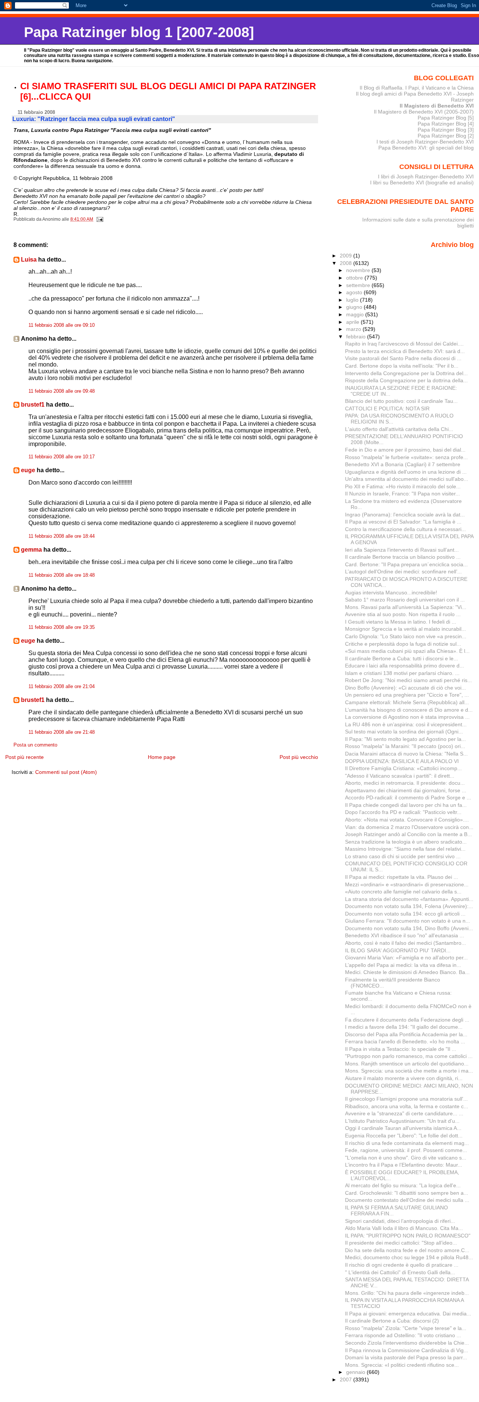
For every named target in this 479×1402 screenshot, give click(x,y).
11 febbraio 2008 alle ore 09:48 (61, 391)
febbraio (356, 337)
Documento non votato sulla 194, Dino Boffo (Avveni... (409, 928)
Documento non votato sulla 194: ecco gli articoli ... (405, 914)
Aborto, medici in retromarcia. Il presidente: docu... (405, 783)
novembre (359, 270)
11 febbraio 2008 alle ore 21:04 (61, 686)
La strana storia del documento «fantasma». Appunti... (409, 899)
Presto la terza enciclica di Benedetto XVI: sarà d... (405, 351)
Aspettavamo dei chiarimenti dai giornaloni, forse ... (405, 790)
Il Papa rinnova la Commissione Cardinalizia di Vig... (406, 1350)
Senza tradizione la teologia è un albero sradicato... (406, 842)
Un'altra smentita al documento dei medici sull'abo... (406, 479)
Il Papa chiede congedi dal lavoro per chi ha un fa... (406, 805)
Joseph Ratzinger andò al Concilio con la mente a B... (408, 834)
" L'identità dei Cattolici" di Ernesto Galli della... (400, 1272)
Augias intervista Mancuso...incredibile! (391, 593)
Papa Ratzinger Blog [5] (446, 118)
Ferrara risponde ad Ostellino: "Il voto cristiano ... (403, 1335)
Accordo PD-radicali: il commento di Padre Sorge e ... (408, 798)
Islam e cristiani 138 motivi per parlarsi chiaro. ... (402, 673)
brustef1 (33, 404)
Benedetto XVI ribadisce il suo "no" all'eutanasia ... (404, 935)
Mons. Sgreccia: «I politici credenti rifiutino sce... (402, 1365)
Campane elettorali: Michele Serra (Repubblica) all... (407, 702)
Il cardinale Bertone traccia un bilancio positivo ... (403, 557)
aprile (353, 322)
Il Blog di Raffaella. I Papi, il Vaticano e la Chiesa (417, 88)
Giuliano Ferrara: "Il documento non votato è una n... (407, 921)
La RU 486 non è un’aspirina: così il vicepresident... (406, 724)
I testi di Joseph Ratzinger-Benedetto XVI (425, 142)
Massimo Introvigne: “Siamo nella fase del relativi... (405, 849)
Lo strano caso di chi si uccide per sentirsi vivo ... (403, 856)
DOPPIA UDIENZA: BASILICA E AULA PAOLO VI (402, 761)
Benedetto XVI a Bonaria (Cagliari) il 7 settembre (402, 464)
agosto (355, 292)
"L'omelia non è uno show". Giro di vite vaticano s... (405, 1158)
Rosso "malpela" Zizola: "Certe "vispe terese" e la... (405, 1328)
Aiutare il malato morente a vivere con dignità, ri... (404, 1078)
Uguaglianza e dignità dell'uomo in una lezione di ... (406, 472)
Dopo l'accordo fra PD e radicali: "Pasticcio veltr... (403, 812)
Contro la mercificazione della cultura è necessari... (405, 529)
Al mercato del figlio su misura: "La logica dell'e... (403, 1185)
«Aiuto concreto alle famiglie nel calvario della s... (403, 892)
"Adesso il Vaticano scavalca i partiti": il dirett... (399, 776)
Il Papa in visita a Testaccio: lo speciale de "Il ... (400, 1049)
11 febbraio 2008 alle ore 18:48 (61, 575)
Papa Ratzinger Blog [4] (446, 124)
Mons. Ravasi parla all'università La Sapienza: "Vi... (405, 607)
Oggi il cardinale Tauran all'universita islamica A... (403, 1128)
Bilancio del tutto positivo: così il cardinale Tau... (401, 401)
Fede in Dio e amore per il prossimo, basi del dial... (405, 450)
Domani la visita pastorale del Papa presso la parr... (406, 1357)
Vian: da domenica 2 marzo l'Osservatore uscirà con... (409, 827)
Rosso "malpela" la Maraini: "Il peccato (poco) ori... (405, 746)
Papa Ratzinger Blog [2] (446, 136)
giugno (355, 307)
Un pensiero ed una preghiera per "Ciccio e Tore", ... (407, 695)
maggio (355, 314)
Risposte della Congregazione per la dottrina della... (406, 380)
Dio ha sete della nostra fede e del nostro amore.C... (407, 1250)
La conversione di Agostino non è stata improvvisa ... (407, 717)
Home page (162, 757)
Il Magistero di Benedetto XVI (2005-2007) (424, 112)
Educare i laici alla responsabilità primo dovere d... (404, 666)
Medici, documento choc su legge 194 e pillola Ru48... (409, 1257)
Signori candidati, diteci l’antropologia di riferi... (400, 1221)
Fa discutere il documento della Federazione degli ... (407, 1020)
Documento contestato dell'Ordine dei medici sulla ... (407, 1200)
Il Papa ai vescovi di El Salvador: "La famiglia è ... (403, 522)
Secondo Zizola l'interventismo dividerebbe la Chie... (407, 1343)
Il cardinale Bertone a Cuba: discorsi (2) (392, 1321)
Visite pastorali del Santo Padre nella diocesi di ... (403, 358)
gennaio (356, 1372)
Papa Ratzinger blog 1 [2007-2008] (139, 32)
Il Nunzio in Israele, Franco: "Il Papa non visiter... (402, 494)
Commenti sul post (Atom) (66, 772)
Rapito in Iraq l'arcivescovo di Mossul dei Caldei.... (404, 344)
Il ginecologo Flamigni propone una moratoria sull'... (406, 1099)
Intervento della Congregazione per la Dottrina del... (406, 373)
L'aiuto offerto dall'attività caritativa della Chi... (399, 429)
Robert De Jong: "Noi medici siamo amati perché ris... (408, 680)
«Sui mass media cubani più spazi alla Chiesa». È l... (407, 651)
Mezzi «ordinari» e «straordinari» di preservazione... (407, 884)
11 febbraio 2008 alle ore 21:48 (61, 732)
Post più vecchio (299, 757)
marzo (354, 329)
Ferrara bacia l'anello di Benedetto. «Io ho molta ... (405, 1041)
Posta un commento (35, 745)
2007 (346, 1380)
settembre (359, 285)
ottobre (355, 278)
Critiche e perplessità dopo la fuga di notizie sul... (403, 644)
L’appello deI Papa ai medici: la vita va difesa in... (403, 965)
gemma (31, 549)
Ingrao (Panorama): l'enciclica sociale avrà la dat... (405, 515)
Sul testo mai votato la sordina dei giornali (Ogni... (404, 732)
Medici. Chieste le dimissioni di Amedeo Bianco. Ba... (407, 972)
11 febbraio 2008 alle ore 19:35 (61, 627)
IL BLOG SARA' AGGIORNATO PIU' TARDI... (398, 950)
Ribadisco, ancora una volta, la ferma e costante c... (406, 1106)
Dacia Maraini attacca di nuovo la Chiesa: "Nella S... (406, 754)
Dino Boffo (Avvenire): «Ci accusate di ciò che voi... (405, 688)
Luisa (29, 259)
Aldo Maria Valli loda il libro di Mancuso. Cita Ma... (404, 1228)
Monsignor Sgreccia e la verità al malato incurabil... (405, 629)
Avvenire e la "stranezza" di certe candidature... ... (404, 1113)
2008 (346, 263)
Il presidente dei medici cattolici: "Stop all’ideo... (401, 1243)
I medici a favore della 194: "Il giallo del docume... (404, 1027)
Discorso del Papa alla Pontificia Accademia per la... (406, 1034)
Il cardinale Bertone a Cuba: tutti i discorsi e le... (401, 658)
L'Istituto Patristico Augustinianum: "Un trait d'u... (402, 1121)
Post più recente (24, 757)
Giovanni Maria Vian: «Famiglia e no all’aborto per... (406, 958)
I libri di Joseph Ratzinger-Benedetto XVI (426, 177)
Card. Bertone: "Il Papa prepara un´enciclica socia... (406, 564)
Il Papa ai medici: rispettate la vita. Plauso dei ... (401, 877)
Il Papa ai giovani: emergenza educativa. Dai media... (408, 1314)
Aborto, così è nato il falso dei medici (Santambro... (405, 943)
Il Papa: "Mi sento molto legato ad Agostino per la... (405, 739)
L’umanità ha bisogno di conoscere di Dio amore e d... (409, 710)
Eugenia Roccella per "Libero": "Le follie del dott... (404, 1136)
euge (28, 470)
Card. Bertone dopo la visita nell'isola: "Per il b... (401, 366)
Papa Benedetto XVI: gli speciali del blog (426, 148)
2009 (346, 256)
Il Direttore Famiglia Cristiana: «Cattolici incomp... (403, 768)
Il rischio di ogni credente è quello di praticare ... (401, 1265)
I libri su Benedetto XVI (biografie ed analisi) (422, 183)
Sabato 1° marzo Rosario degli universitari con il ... (405, 600)
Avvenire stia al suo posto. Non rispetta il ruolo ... (403, 614)
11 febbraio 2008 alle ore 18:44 (61, 536)
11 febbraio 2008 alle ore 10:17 (61, 456)
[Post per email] (99, 219)
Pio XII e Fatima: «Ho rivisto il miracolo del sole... (403, 486)
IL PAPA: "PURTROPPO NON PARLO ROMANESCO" (407, 1236)
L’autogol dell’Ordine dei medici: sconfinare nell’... (403, 572)
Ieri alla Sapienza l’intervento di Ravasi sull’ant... (402, 550)
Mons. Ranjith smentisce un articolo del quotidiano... (407, 1064)
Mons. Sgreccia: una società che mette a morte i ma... (409, 1071)
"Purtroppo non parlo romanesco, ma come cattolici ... (409, 1056)
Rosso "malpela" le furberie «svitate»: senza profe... (406, 457)
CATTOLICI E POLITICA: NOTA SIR (387, 408)
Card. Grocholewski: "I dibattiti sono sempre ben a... (406, 1193)
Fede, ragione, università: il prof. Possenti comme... (406, 1150)
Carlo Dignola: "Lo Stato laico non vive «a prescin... (405, 636)
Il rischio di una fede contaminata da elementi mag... (407, 1143)
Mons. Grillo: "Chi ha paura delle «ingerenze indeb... (407, 1293)
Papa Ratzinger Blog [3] (446, 130)
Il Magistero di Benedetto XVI (437, 106)
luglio (353, 300)
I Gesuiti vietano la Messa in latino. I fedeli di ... (400, 622)
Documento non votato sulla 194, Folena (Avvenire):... (409, 906)
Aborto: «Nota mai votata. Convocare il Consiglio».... (407, 820)
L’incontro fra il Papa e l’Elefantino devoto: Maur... (403, 1165)
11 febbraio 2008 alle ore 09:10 (61, 325)
